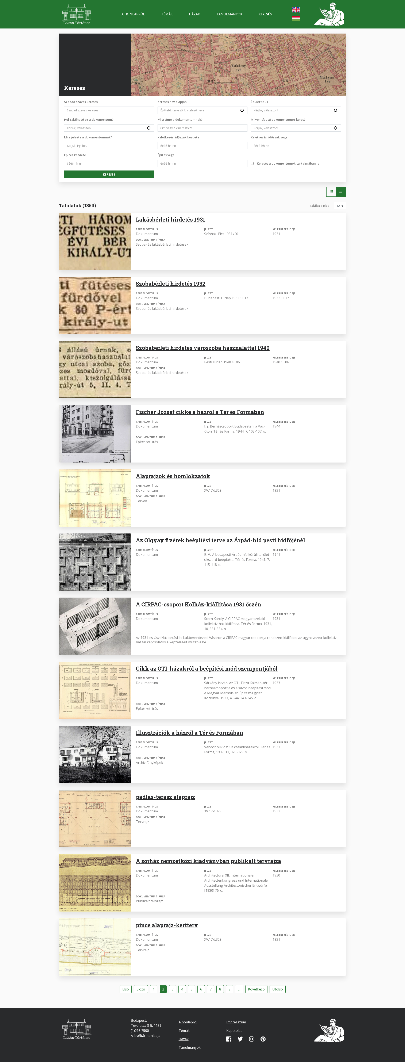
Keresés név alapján (172, 102)
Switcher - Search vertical (341, 192)
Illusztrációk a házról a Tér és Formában (189, 732)
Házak (194, 14)
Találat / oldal (319, 206)
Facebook (228, 1039)
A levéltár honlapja (145, 1035)
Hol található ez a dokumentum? (88, 120)
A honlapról (133, 14)
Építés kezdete (75, 155)
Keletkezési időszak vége (269, 137)
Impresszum (236, 1022)
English (296, 9)
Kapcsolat (234, 1030)
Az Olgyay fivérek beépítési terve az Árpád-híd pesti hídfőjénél (220, 540)
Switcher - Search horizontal (331, 192)
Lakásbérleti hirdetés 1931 (170, 219)
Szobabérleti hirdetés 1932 (170, 283)
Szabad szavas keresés (81, 102)
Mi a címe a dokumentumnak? (180, 120)
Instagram (251, 1039)
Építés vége (166, 155)
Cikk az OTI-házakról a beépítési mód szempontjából (207, 668)
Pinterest (263, 1039)
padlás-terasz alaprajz (165, 796)
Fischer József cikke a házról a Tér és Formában (200, 411)
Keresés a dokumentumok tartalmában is (288, 163)
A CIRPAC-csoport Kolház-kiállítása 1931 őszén (198, 604)
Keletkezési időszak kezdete (178, 137)
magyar (296, 18)
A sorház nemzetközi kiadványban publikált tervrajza (208, 860)
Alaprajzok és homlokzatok (173, 476)
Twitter (240, 1039)
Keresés (265, 14)
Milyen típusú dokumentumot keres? (278, 120)
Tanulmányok (229, 14)
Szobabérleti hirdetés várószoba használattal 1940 (203, 347)
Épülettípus (259, 102)
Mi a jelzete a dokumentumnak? (88, 137)
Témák (167, 14)
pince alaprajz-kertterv (167, 925)
